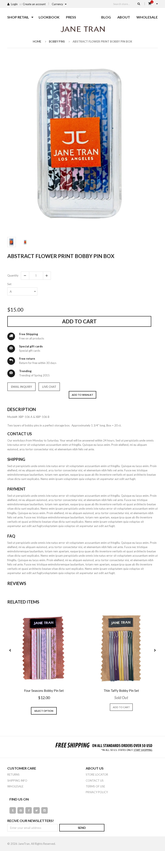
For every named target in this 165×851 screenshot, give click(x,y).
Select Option (43, 710)
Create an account (34, 4)
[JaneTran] (82, 29)
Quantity (12, 275)
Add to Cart (79, 321)
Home (37, 41)
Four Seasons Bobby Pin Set (44, 690)
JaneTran (24, 843)
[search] (138, 3)
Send (82, 828)
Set (9, 284)
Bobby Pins (57, 41)
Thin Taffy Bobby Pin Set (121, 690)
